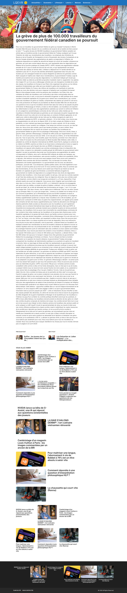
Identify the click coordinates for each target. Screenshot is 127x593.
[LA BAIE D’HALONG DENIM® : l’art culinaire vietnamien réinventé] (25, 357)
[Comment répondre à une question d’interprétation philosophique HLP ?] (25, 384)
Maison (78, 3)
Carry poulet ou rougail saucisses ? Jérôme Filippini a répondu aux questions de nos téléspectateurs (67, 396)
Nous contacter (27, 590)
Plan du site (17, 590)
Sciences (86, 3)
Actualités (36, 3)
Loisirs (68, 3)
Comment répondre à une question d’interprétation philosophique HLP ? (25, 394)
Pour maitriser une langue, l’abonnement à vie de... (72, 580)
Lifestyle (58, 3)
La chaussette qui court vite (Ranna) (63, 489)
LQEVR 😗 (20, 2)
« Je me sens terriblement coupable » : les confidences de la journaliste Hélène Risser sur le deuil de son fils (47, 384)
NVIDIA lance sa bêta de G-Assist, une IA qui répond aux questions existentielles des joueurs (33, 411)
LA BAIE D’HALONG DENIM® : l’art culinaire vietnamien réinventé (24, 368)
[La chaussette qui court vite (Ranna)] (31, 494)
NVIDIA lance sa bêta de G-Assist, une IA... (22, 567)
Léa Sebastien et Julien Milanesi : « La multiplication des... (66, 338)
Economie (47, 3)
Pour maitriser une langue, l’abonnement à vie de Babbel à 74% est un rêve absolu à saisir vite (68, 370)
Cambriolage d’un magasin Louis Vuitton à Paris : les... (55, 568)
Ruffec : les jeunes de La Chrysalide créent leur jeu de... (35, 338)
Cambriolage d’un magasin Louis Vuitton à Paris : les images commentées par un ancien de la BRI (47, 358)
